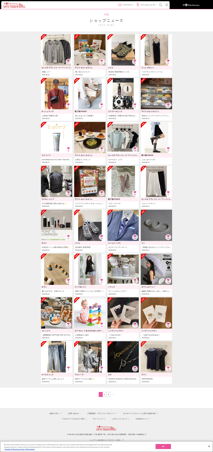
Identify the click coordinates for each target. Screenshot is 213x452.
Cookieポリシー (142, 419)
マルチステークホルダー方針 (73, 419)
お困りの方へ (54, 413)
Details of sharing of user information (20, 449)
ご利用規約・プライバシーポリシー (101, 413)
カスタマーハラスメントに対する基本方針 (139, 413)
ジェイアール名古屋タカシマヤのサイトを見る (105, 440)
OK (163, 446)
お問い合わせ (73, 413)
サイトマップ (98, 419)
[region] (106, 446)
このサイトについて (119, 419)
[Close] (209, 446)
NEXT (112, 393)
